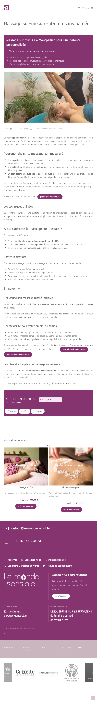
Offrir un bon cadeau (65, 649)
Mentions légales (57, 560)
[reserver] (78, 8)
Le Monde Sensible (26, 649)
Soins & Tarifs (9, 647)
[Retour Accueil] (7, 8)
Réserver (12, 411)
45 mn (17, 398)
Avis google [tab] (24, 128)
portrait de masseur (48, 196)
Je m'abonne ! (61, 596)
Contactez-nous (33, 560)
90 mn (34, 398)
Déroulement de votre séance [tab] (49, 128)
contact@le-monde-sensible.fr (31, 528)
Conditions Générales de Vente (23, 566)
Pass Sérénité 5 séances (73, 349)
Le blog (44, 647)
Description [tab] (10, 128)
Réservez (12, 560)
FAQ (80, 647)
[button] (92, 8)
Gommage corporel (71, 487)
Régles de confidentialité (59, 566)
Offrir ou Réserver (26, 506)
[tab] (45, 118)
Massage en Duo (25, 487)
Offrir (25, 411)
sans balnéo (16, 402)
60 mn (25, 398)
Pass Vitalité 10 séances (17, 354)
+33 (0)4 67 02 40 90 (25, 541)
